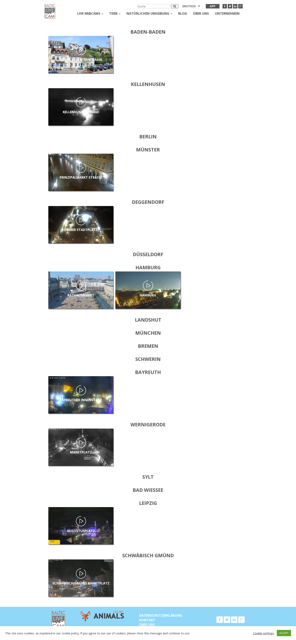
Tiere (113, 13)
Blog (182, 13)
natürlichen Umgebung (148, 13)
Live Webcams (89, 13)
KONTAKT (147, 620)
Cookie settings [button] (263, 633)
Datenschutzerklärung (160, 615)
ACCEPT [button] (284, 633)
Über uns (201, 13)
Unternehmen (227, 13)
